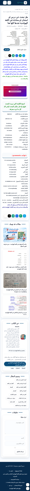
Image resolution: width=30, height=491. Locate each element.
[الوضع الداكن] (9, 3)
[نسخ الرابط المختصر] (23, 55)
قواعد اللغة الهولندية (19, 9)
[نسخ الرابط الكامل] (20, 55)
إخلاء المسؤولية (18, 471)
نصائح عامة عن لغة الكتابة (20, 405)
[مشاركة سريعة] (6, 55)
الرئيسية (26, 9)
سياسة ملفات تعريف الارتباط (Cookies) (15, 482)
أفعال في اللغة (10, 383)
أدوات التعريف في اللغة (21, 379)
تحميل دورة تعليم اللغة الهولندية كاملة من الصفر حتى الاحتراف (15, 475)
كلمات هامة (12, 401)
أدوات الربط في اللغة (21, 383)
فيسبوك (23, 368)
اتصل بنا (11, 471)
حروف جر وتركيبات (11, 398)
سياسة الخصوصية (15, 479)
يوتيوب (12, 368)
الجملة (11, 387)
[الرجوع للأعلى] (27, 484)
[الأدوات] (27, 488)
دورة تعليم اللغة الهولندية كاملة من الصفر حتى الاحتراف (16, 364)
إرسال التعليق (20, 451)
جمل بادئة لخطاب (22, 398)
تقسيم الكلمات (13, 394)
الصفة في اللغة (23, 390)
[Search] (5, 3)
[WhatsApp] (13, 55)
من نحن (10, 485)
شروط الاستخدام (18, 485)
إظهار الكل (7, 49)
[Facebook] (16, 55)
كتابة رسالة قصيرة (22, 401)
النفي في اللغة (23, 394)
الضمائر (14, 390)
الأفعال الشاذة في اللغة (21, 387)
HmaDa (25, 26)
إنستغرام (18, 368)
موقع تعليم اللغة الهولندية (15, 488)
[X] (9, 55)
